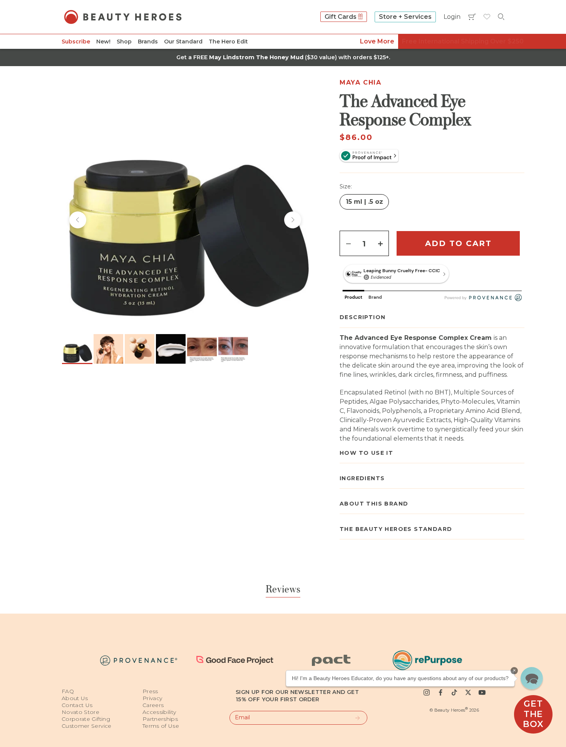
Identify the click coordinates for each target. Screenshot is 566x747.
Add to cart (458, 243)
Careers (153, 705)
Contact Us (77, 705)
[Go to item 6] (233, 348)
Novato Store (80, 712)
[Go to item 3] (139, 348)
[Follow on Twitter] (468, 692)
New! (103, 41)
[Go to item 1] (77, 348)
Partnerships (160, 718)
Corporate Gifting (86, 718)
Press (150, 691)
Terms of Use (160, 725)
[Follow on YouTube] (482, 692)
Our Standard (183, 41)
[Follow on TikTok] (454, 692)
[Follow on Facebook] (440, 692)
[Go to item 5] (202, 348)
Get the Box (533, 714)
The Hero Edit (228, 41)
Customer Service (87, 725)
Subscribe (76, 41)
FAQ (68, 691)
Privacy (152, 698)
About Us (75, 698)
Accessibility (159, 712)
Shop (124, 41)
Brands (148, 41)
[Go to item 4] (170, 348)
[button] (532, 678)
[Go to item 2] (108, 348)
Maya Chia (360, 82)
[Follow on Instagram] (426, 692)
